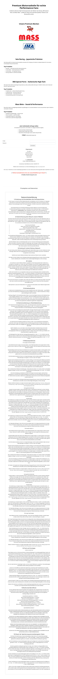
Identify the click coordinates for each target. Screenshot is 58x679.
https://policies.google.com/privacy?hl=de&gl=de (25, 384)
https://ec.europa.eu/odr (40, 166)
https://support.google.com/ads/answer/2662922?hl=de (19, 410)
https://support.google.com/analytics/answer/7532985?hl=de (34, 412)
